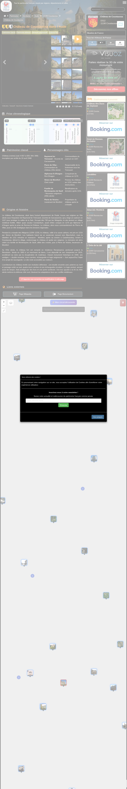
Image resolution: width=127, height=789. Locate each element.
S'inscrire (63, 405)
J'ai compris (97, 417)
